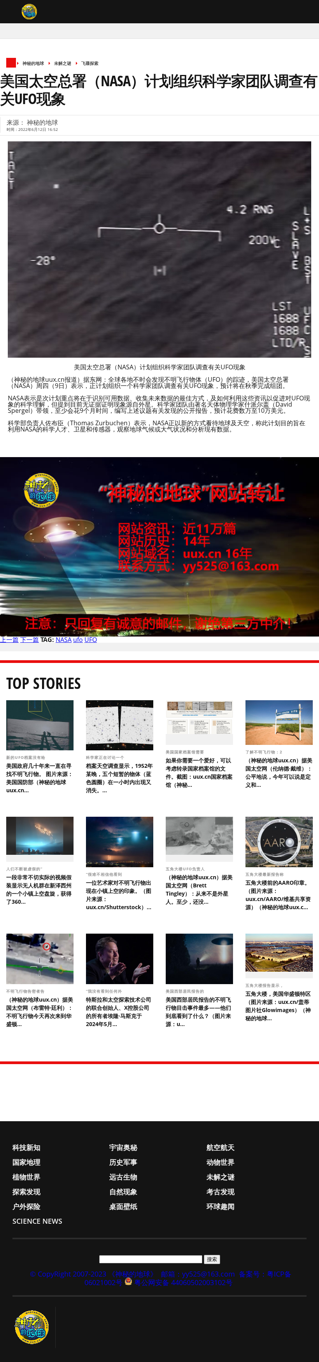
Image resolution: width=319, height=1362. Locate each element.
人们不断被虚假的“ (25, 868)
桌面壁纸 (123, 1206)
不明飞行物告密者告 (26, 991)
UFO (90, 639)
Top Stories (43, 683)
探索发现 (26, 1191)
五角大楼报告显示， (265, 985)
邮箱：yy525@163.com (198, 1274)
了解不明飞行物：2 (264, 752)
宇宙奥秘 (123, 1147)
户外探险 (26, 1206)
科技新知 (26, 1147)
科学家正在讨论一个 (106, 757)
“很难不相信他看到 (105, 874)
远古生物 (123, 1176)
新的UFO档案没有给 (26, 757)
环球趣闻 (221, 1206)
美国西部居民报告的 (186, 991)
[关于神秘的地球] (34, 1327)
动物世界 (221, 1162)
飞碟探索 (89, 63)
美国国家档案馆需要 (186, 752)
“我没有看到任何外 (105, 991)
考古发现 (221, 1191)
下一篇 (29, 639)
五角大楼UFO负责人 (186, 868)
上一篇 (9, 639)
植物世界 (26, 1176)
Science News (37, 1221)
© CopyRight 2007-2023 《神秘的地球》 (93, 1274)
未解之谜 (62, 63)
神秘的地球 (33, 63)
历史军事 (123, 1162)
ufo (78, 639)
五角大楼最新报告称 (265, 874)
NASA (64, 639)
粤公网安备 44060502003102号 (183, 1282)
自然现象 (123, 1191)
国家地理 (26, 1162)
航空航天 (221, 1147)
